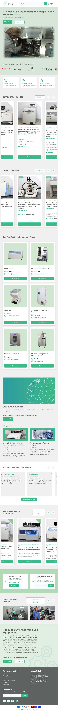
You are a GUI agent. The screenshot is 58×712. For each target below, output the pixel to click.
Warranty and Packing (9, 680)
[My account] (49, 4)
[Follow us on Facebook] (4, 701)
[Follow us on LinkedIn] (17, 701)
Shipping (5, 682)
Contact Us (19, 22)
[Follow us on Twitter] (8, 701)
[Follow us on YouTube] (12, 701)
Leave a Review (7, 684)
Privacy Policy (7, 676)
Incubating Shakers (11, 354)
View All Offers (38, 512)
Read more (52, 426)
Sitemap (5, 678)
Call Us (9, 22)
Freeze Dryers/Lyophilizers (41, 268)
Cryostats (7, 310)
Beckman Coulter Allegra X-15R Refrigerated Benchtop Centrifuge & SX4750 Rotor (28, 132)
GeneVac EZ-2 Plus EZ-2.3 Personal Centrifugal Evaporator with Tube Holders (29, 204)
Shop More (39, 170)
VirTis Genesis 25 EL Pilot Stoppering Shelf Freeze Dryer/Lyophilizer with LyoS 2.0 (28, 549)
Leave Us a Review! (29, 499)
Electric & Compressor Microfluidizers (39, 354)
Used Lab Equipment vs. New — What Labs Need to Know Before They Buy (14, 445)
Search (5, 673)
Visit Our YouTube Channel (35, 600)
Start (50, 585)
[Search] (45, 3)
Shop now (29, 157)
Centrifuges (8, 268)
